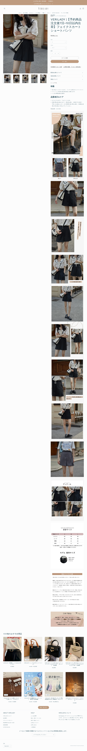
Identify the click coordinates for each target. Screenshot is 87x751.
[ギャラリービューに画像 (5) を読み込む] (43, 79)
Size (51, 39)
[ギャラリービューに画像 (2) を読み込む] (16, 79)
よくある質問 (33, 715)
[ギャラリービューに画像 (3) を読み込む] (25, 79)
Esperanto (7, 746)
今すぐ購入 (64, 61)
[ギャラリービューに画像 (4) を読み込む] (34, 79)
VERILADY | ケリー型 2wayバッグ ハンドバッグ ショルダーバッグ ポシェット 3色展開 (54, 664)
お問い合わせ (33, 724)
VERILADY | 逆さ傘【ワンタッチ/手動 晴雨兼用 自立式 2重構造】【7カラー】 (54, 699)
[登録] (53, 734)
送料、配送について (35, 720)
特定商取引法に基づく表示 (8, 722)
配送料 (52, 15)
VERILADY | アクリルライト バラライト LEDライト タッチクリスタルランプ (75, 699)
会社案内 (5, 718)
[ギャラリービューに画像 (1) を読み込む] (7, 79)
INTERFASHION (6, 727)
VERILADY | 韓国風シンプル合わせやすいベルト (12, 663)
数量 (51, 50)
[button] (4, 8)
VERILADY (75, 745)
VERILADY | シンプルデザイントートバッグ (33, 663)
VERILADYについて (7, 715)
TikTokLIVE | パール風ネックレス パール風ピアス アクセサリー (12, 699)
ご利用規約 (33, 727)
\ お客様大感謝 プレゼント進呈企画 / (72, 66)
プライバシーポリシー (7, 720)
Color (52, 45)
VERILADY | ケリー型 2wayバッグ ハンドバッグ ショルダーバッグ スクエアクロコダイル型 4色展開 (75, 664)
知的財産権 (5, 724)
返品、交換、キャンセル (36, 718)
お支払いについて (34, 722)
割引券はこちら (54, 35)
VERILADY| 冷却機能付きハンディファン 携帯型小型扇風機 (33, 699)
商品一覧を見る (43, 707)
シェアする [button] (54, 82)
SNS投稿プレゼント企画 (56, 66)
